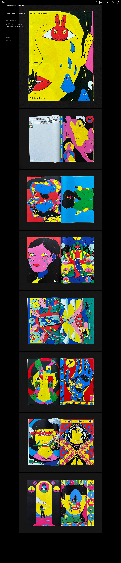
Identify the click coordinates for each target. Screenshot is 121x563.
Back (4, 2)
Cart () (115, 2)
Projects (100, 2)
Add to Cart (9, 41)
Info (108, 2)
